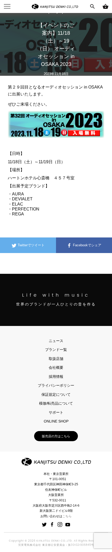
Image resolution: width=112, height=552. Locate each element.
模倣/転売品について (56, 403)
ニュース (56, 341)
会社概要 (56, 367)
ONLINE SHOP (56, 421)
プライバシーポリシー (56, 385)
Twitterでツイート (31, 245)
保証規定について (56, 394)
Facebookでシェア (86, 245)
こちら (67, 516)
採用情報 (56, 376)
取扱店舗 (56, 359)
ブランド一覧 (56, 349)
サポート (56, 412)
